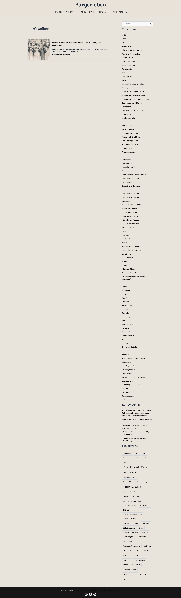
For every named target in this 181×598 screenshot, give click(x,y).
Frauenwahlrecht (129, 477)
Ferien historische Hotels (135, 467)
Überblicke (126, 362)
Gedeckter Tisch (129, 167)
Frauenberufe (128, 148)
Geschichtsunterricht (131, 197)
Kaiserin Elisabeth (129, 519)
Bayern (139, 458)
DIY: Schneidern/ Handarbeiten (135, 111)
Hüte (124, 231)
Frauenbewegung (129, 152)
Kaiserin (126, 510)
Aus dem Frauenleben (60, 42)
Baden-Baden (128, 458)
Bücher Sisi (127, 462)
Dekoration (126, 107)
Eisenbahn (126, 114)
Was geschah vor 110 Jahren (133, 377)
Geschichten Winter (130, 194)
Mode (124, 265)
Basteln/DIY (127, 77)
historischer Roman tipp (132, 501)
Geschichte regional (130, 482)
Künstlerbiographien (130, 246)
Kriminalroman (129, 528)
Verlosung (127, 560)
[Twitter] (94, 594)
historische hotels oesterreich (135, 492)
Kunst (124, 243)
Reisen (124, 294)
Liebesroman (127, 258)
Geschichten (127, 182)
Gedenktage (127, 171)
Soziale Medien (128, 336)
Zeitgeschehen (57, 45)
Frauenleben (127, 156)
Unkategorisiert (96, 42)
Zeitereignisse (130, 570)
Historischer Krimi (130, 216)
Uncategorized (128, 366)
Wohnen (125, 392)
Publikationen (128, 290)
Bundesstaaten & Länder (132, 103)
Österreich (128, 580)
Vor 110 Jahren (139, 560)
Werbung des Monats (131, 385)
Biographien (127, 88)
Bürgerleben (90, 5)
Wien (125, 565)
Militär (125, 261)
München (144, 532)
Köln (141, 528)
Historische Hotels (132, 487)
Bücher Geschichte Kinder (133, 92)
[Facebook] (86, 594)
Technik (125, 355)
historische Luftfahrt (130, 212)
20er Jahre (127, 453)
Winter (125, 389)
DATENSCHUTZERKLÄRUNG (88, 590)
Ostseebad (142, 537)
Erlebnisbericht (128, 118)
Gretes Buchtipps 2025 (131, 205)
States (124, 351)
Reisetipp (126, 298)
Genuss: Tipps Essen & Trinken (135, 175)
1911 (123, 43)
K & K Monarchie (129, 505)
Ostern (125, 283)
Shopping (126, 317)
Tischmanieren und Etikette (133, 358)
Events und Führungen (131, 122)
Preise (124, 287)
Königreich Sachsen (130, 532)
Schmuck (126, 309)
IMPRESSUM (77, 590)
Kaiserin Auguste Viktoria (132, 514)
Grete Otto (126, 201)
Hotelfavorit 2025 (129, 228)
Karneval (87, 42)
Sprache (125, 343)
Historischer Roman (130, 220)
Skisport (125, 328)
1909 (124, 39)
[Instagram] (90, 594)
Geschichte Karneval (130, 178)
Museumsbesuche (129, 273)
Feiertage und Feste (76, 42)
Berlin (147, 458)
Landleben (126, 254)
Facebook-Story (128, 129)
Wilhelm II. (136, 565)
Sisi (123, 321)
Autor (124, 73)
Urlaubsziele (128, 556)
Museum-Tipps (128, 269)
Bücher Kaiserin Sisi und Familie (135, 99)
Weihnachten (128, 381)
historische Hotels (129, 209)
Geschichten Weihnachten (133, 190)
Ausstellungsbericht (130, 61)
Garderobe (126, 160)
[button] (126, 12)
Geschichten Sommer (131, 186)
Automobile (127, 69)
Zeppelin (143, 575)
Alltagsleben (127, 46)
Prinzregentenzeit (129, 541)
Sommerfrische (128, 332)
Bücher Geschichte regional (133, 95)
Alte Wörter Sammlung (132, 50)
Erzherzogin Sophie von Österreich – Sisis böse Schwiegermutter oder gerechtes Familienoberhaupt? (137, 413)
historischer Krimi (131, 496)
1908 (124, 35)
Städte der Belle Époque (131, 347)
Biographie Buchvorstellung (133, 84)
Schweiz (125, 313)
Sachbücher (127, 305)
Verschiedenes (128, 373)
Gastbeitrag (127, 163)
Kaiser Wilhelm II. (131, 523)
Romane (125, 302)
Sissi (131, 551)
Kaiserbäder (144, 505)
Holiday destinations (130, 224)
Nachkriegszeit (128, 537)
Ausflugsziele (127, 58)
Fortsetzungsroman (130, 141)
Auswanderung (128, 65)
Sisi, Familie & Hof (129, 324)
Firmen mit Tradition (131, 137)
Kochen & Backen (129, 239)
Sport (124, 339)
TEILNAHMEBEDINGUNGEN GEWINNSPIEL (108, 590)
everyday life (127, 126)
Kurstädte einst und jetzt (132, 250)
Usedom (139, 556)
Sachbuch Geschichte (131, 546)
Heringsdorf (146, 482)
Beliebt (125, 80)
